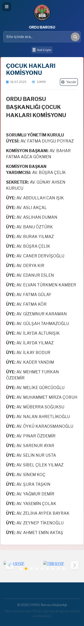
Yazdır (71, 82)
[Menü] (6, 6)
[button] (74, 565)
